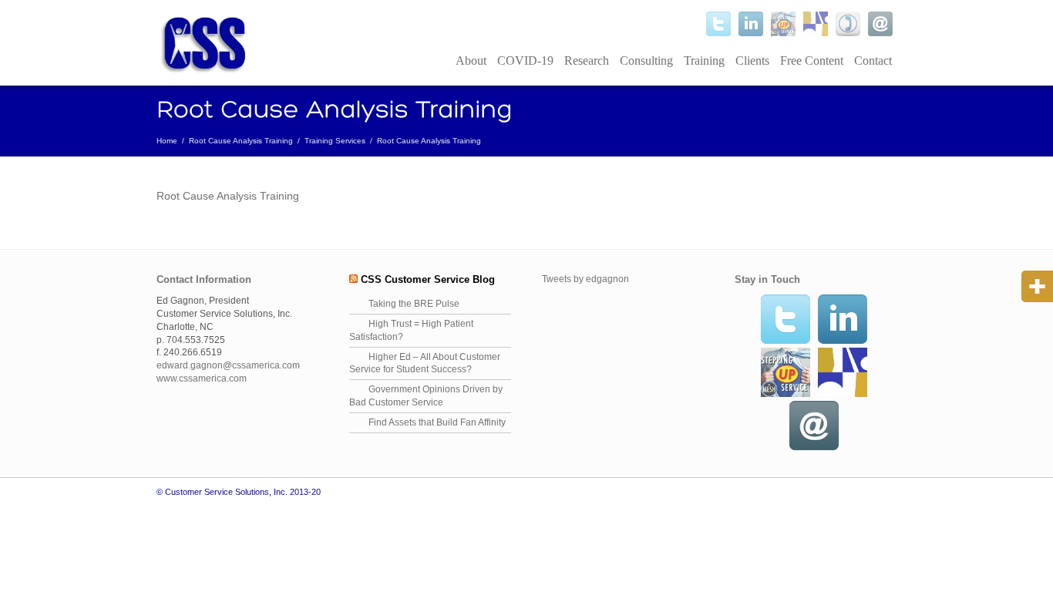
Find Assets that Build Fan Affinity (437, 422)
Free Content (811, 60)
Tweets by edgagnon (585, 279)
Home (166, 140)
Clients (752, 60)
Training (704, 60)
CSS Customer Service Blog (428, 279)
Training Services (334, 140)
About (471, 60)
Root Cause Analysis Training (241, 140)
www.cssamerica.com (201, 378)
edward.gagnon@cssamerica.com (228, 365)
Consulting (646, 60)
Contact (873, 60)
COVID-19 (525, 60)
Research (586, 60)
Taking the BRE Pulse (413, 303)
